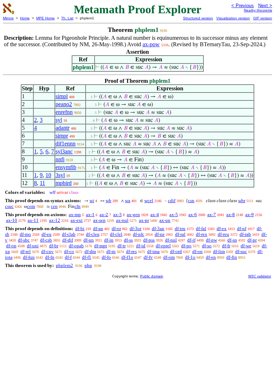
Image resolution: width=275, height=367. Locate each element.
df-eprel (163, 245)
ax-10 (11, 220)
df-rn (111, 251)
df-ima (153, 251)
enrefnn (64, 112)
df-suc (241, 251)
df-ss (128, 240)
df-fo (106, 257)
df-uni (33, 245)
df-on (197, 251)
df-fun (29, 257)
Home (25, 18)
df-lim (219, 251)
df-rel (25, 251)
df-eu (47, 234)
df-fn (49, 257)
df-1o (190, 257)
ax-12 (54, 220)
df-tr (121, 245)
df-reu (223, 234)
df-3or (135, 228)
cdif (171, 200)
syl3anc (64, 151)
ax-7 (211, 214)
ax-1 (90, 214)
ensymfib (66, 167)
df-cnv (47, 251)
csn (191, 200)
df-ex (222, 228)
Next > (265, 5)
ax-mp (75, 214)
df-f (68, 257)
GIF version (262, 18)
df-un (88, 240)
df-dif (67, 240)
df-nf (241, 228)
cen (54, 206)
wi (92, 200)
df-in (109, 240)
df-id (140, 245)
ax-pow (151, 44)
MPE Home (45, 18)
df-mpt (100, 245)
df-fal (201, 228)
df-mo (25, 234)
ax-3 (117, 214)
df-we (246, 245)
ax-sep (99, 220)
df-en (211, 257)
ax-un (164, 220)
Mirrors (8, 18)
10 (48, 175)
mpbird (64, 183)
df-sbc (24, 240)
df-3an (158, 228)
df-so (207, 245)
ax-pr (144, 220)
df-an (98, 228)
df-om (169, 257)
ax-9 (249, 214)
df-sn (232, 240)
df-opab (76, 245)
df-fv (148, 257)
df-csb (46, 240)
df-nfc (138, 234)
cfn (77, 206)
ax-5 (173, 214)
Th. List (67, 18)
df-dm (90, 251)
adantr (62, 128)
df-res (131, 251)
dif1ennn (66, 143)
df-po (186, 245)
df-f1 (86, 257)
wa (127, 200)
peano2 (64, 104)
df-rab (245, 234)
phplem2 (64, 265)
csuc (9, 206)
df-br (53, 245)
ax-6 (192, 214)
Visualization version (233, 18)
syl (59, 120)
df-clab (69, 234)
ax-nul (122, 220)
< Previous (242, 5)
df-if (191, 240)
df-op (11, 245)
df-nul (171, 240)
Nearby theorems (258, 10)
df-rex (201, 234)
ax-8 (230, 214)
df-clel (116, 234)
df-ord (176, 251)
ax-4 (154, 214)
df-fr (226, 245)
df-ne (160, 234)
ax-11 (33, 220)
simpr (62, 136)
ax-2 (104, 214)
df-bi (80, 228)
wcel (148, 200)
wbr (241, 200)
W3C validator (259, 276)
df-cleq (93, 234)
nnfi (60, 159)
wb (108, 200)
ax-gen (133, 214)
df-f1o (127, 257)
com (31, 206)
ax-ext (77, 220)
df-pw (211, 240)
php (88, 265)
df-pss (149, 240)
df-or (116, 228)
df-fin (231, 257)
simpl (62, 96)
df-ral (180, 234)
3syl (60, 175)
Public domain (151, 276)
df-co (69, 251)
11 (42, 183)
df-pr (252, 240)
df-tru (180, 228)
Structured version (198, 18)
